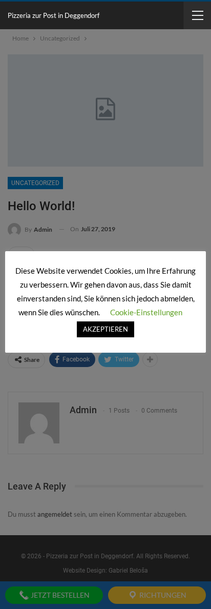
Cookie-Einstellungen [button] (146, 312)
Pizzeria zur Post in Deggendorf (53, 15)
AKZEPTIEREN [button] (105, 329)
